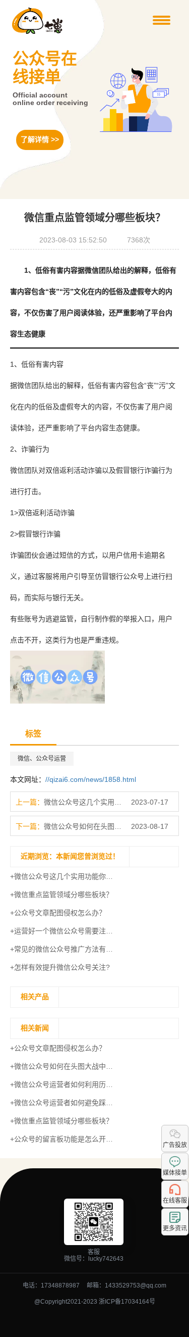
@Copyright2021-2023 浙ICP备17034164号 (94, 1301)
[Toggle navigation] (161, 21)
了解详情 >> (40, 139)
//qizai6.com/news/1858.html (90, 779)
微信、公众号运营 (42, 758)
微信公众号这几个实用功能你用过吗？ (83, 802)
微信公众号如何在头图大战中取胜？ (83, 826)
